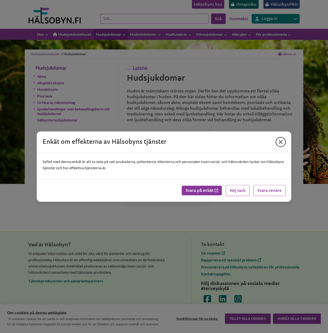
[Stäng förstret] (280, 142)
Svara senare (269, 190)
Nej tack (237, 190)
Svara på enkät (199, 190)
